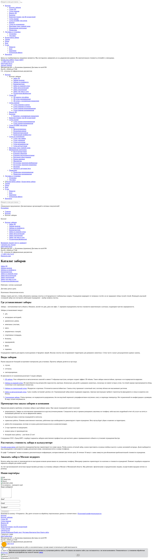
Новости (12, 47)
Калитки (12, 15)
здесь (41, 552)
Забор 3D (12, 224)
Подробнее (5, 208)
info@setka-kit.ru (6, 63)
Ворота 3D (13, 13)
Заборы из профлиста (16, 228)
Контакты (8, 54)
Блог (6, 43)
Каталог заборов (15, 7)
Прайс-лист (18, 532)
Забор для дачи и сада (16, 237)
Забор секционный (16, 235)
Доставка (12, 35)
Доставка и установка (13, 32)
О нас (7, 45)
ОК (78, 555)
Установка (12, 34)
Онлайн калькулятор (8, 447)
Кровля (11, 22)
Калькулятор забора (12, 37)
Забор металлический (16, 233)
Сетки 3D (12, 9)
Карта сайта (44, 532)
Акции (7, 39)
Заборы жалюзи (14, 226)
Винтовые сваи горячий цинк (19, 26)
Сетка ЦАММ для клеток (18, 20)
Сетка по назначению (16, 24)
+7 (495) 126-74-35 (7, 62)
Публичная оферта (15, 52)
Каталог (8, 5)
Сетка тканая (13, 19)
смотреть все (5, 530)
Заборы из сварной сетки (14, 383)
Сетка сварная (14, 11)
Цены (7, 41)
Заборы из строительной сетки (16, 388)
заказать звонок (6, 65)
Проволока (13, 30)
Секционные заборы (12, 397)
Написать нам (6, 256)
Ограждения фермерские (18, 239)
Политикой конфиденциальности (89, 513)
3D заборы (8, 379)
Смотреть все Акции (8, 245)
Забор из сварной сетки (17, 232)
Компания (10, 532)
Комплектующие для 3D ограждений (22, 17)
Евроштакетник (14, 230)
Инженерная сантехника (18, 28)
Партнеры (12, 51)
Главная (8, 211)
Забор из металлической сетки (15, 392)
